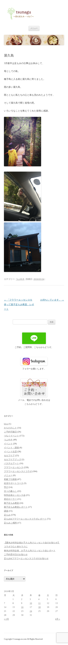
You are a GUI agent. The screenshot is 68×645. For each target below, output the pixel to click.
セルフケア (9, 455)
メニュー (34, 28)
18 (39, 607)
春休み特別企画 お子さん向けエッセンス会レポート (29, 550)
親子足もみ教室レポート (16, 507)
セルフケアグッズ (12, 459)
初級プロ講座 (10, 479)
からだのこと (10, 428)
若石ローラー (10, 499)
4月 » (57, 619)
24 (31, 611)
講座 (6, 511)
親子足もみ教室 (11, 503)
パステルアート (11, 463)
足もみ (7, 515)
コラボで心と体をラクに (16, 546)
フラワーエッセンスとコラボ (18, 471)
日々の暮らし (10, 491)
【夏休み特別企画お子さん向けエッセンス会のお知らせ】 (32, 542)
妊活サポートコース (13, 483)
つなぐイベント (11, 435)
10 (31, 603)
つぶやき (20, 279)
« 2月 (6, 619)
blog (6, 424)
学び (6, 487)
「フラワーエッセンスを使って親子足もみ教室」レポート (19, 304)
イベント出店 (10, 451)
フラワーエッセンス (13, 467)
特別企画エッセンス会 (14, 495)
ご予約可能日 (10, 431)
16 (22, 607)
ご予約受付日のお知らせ (16, 554)
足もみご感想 (10, 523)
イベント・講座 (11, 447)
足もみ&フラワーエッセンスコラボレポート (25, 519)
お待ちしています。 (52, 300)
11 (39, 603)
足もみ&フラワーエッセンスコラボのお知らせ (26, 558)
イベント (8, 443)
